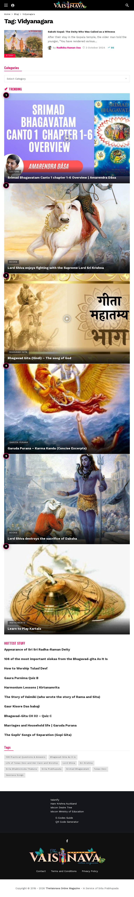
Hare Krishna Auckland (63, 803)
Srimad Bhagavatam (77, 769)
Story (9, 55)
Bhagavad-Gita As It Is (63, 757)
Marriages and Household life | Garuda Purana (40, 725)
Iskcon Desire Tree (61, 807)
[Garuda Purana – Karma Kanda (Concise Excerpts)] (67, 409)
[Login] (12, 5)
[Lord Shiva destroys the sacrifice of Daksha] (67, 499)
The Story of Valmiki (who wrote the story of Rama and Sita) (52, 697)
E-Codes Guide (64, 817)
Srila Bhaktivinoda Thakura (21, 769)
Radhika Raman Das (69, 47)
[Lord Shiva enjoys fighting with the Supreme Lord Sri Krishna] (67, 228)
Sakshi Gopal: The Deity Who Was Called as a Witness (81, 31)
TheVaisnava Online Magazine (63, 888)
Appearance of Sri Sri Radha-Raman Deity (37, 649)
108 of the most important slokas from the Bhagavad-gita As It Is (56, 659)
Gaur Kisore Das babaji (22, 706)
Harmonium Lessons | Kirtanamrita (31, 687)
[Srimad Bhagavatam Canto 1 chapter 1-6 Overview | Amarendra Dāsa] (67, 138)
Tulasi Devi (100, 769)
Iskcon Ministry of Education (67, 811)
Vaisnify (54, 799)
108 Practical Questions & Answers (25, 757)
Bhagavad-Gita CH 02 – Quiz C (28, 716)
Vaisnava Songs (15, 775)
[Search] (127, 5)
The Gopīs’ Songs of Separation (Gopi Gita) (38, 735)
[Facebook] (67, 841)
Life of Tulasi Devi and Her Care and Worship (32, 763)
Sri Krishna (86, 763)
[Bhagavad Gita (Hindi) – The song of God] (67, 319)
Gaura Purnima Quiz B (21, 678)
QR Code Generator (67, 821)
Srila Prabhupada (51, 769)
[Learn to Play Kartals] (67, 589)
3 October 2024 (95, 47)
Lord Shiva (69, 763)
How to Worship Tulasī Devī (25, 668)
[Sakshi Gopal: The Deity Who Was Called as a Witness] (23, 44)
